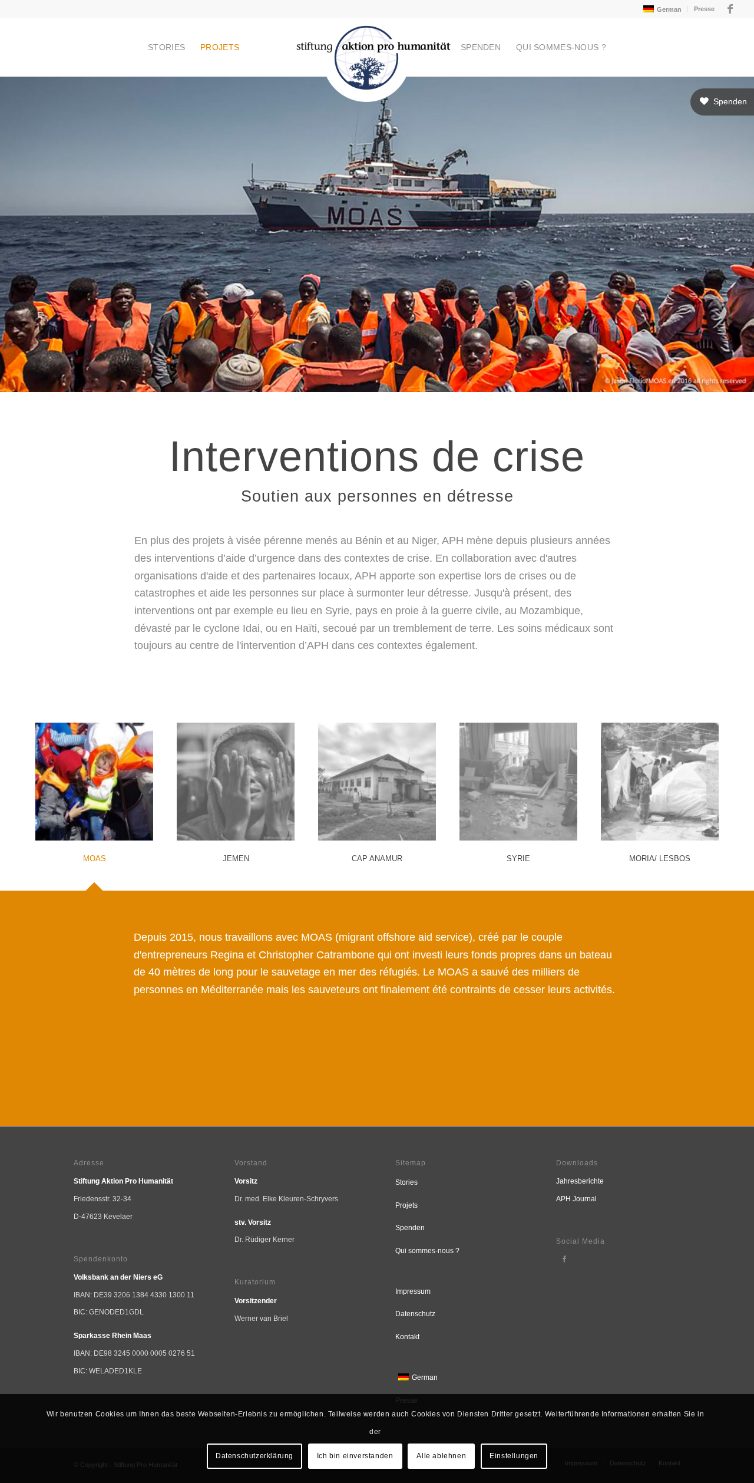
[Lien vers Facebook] (730, 9)
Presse (704, 8)
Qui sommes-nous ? (427, 1251)
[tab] (94, 801)
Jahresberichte (580, 1181)
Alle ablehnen (441, 1456)
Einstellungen (514, 1456)
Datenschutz (415, 1314)
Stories (406, 1182)
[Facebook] (564, 1259)
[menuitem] (661, 9)
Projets (406, 1205)
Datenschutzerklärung (254, 1456)
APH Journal (576, 1199)
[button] (722, 102)
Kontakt (407, 1337)
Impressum (413, 1291)
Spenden (410, 1228)
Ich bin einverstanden (355, 1456)
